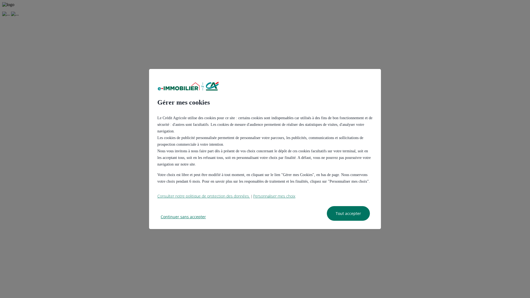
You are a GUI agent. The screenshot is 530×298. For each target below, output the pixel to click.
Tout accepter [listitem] (348, 213)
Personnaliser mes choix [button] (274, 196)
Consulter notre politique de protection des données (203, 196)
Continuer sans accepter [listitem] (183, 216)
